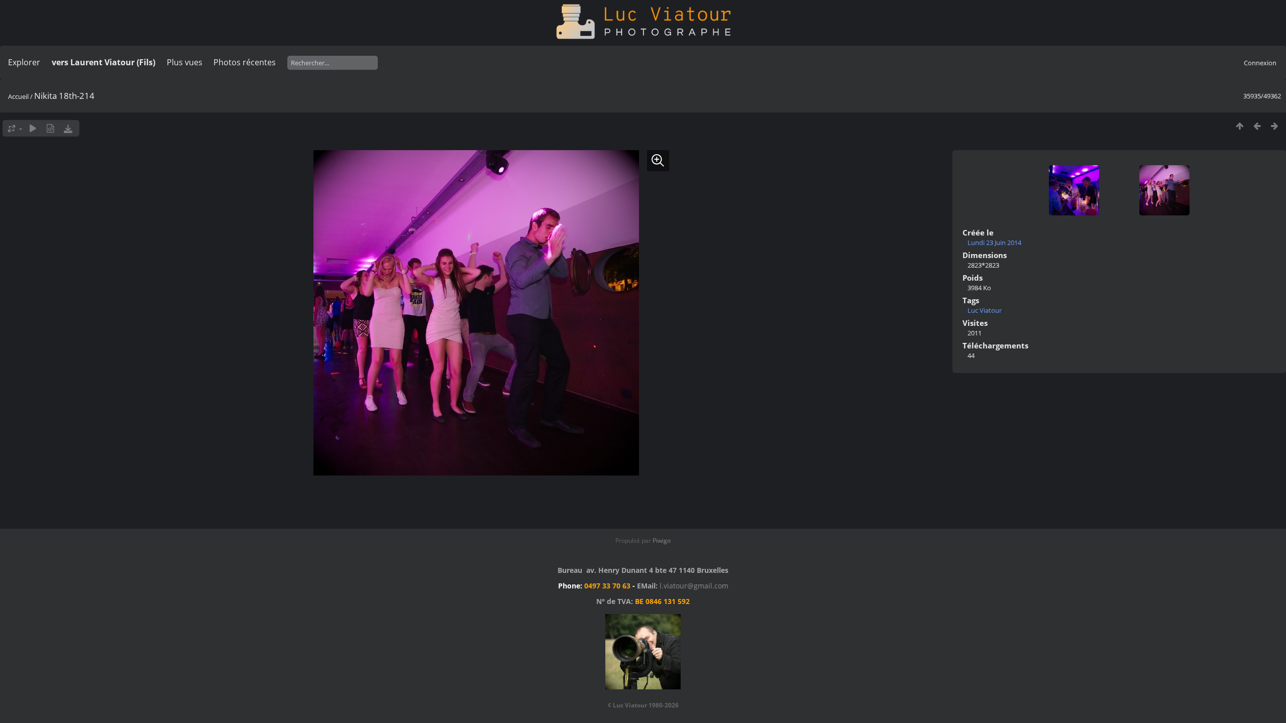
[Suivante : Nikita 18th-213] (1274, 126)
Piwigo (662, 540)
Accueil (18, 96)
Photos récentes (244, 62)
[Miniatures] (1239, 126)
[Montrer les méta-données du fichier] (50, 128)
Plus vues (184, 62)
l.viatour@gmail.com (694, 585)
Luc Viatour (985, 310)
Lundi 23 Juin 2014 (994, 242)
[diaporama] (33, 128)
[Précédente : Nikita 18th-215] (1257, 126)
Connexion (1260, 62)
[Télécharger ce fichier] (68, 128)
